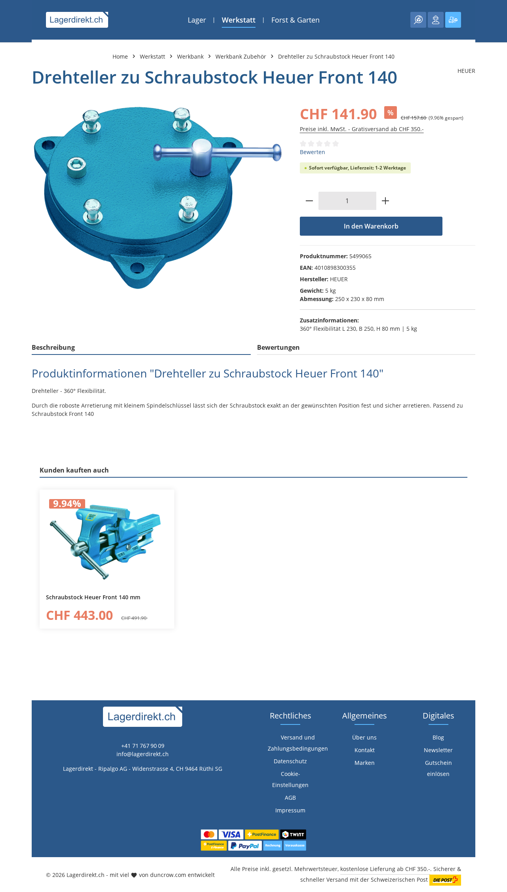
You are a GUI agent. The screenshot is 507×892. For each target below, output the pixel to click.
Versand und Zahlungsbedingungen (298, 743)
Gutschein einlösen (438, 768)
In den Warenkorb (371, 226)
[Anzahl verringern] (309, 200)
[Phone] (10, 574)
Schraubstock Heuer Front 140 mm (93, 597)
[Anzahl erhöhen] (385, 200)
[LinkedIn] (10, 558)
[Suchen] (418, 20)
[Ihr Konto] (436, 20)
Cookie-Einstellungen (290, 779)
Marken (365, 762)
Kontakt (365, 750)
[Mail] (10, 589)
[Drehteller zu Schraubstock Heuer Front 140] (158, 198)
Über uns (364, 737)
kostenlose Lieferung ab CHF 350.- (385, 869)
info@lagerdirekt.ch (142, 754)
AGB (290, 797)
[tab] (141, 348)
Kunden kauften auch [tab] (74, 470)
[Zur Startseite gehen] (77, 20)
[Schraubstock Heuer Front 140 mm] (107, 541)
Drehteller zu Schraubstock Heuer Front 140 (336, 56)
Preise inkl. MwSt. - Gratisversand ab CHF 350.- (362, 129)
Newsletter (438, 750)
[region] (158, 197)
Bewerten (312, 152)
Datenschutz (290, 761)
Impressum (290, 810)
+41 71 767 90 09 (142, 745)
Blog (438, 737)
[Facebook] (10, 542)
